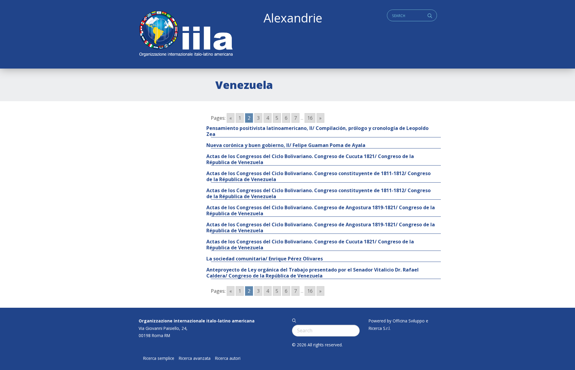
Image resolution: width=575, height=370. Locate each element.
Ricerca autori (227, 358)
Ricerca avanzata (195, 358)
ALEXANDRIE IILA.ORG (185, 34)
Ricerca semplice (158, 358)
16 (310, 118)
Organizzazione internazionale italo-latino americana (197, 321)
